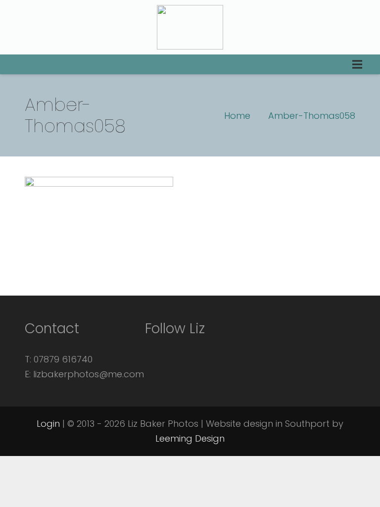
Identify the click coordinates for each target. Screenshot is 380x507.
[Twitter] (184, 349)
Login (48, 423)
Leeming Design (190, 438)
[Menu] (357, 64)
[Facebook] (157, 349)
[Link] (190, 27)
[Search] (16, 64)
